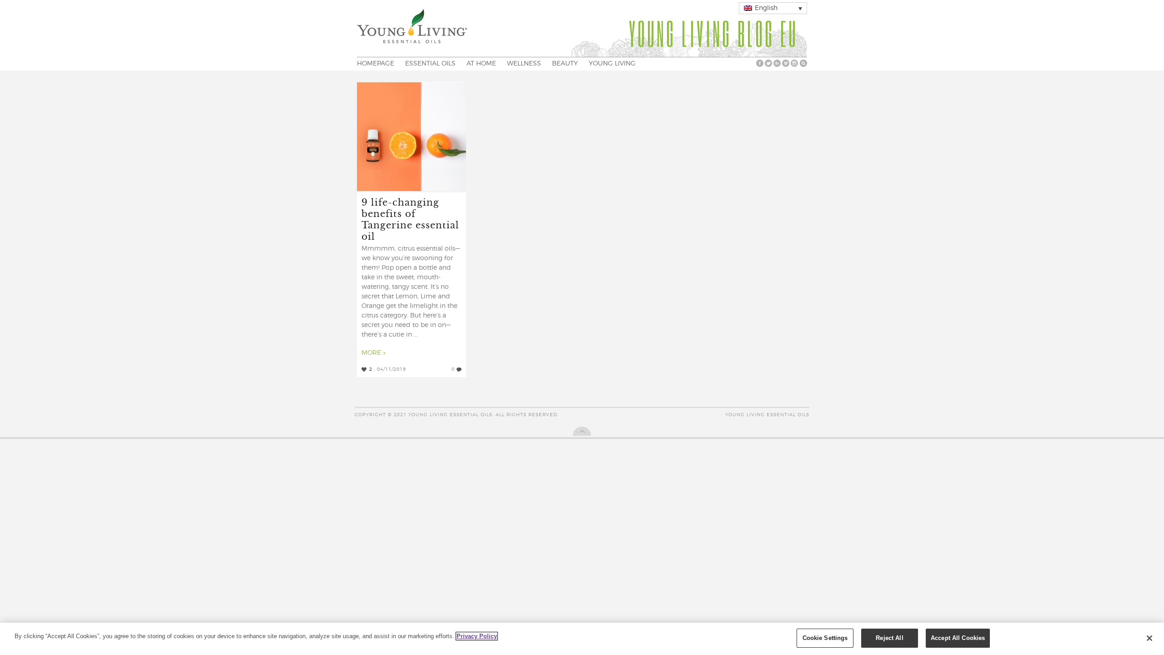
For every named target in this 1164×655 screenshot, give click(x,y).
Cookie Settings (825, 638)
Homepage (375, 63)
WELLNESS (524, 63)
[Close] (1149, 638)
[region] (582, 639)
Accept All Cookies (958, 638)
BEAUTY (565, 63)
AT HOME (481, 63)
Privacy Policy (477, 636)
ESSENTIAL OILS (430, 63)
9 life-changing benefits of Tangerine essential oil (410, 219)
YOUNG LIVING (612, 63)
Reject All (889, 638)
